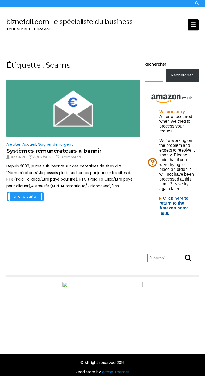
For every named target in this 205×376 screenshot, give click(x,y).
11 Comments (70, 157)
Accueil (29, 144)
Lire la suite (25, 196)
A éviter (13, 144)
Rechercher (155, 64)
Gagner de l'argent (55, 144)
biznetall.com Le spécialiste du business (69, 21)
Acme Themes (116, 372)
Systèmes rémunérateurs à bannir (53, 151)
